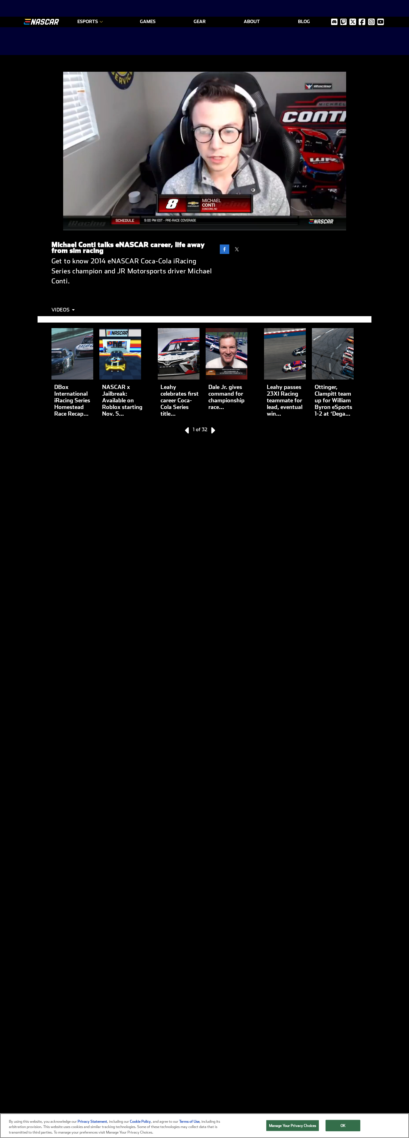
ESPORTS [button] (87, 21)
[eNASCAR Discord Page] (334, 22)
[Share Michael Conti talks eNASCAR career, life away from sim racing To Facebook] (226, 250)
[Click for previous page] (187, 430)
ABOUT (252, 21)
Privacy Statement (92, 1121)
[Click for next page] (212, 430)
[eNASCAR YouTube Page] (380, 22)
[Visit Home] (41, 22)
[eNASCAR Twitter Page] (343, 22)
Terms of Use (189, 1121)
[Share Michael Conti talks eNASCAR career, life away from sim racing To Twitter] (238, 250)
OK (343, 1125)
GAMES (148, 21)
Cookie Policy (140, 1121)
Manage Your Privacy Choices (292, 1125)
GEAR (200, 21)
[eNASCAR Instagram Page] (371, 22)
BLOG (304, 21)
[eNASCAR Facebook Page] (362, 22)
